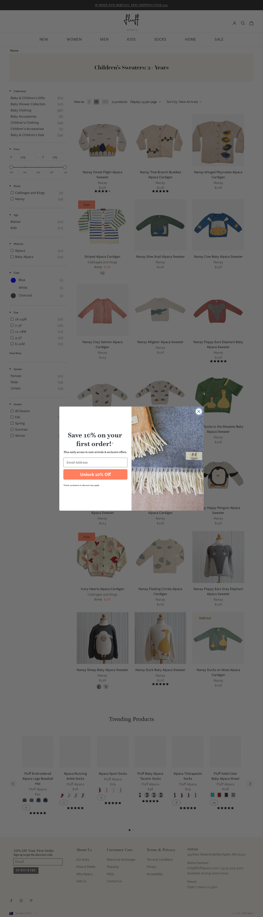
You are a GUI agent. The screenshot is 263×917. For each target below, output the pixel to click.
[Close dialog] (198, 411)
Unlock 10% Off (95, 474)
